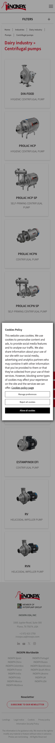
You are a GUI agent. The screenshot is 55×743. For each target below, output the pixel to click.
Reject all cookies (27, 402)
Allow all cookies (27, 410)
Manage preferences (27, 394)
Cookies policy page (22, 387)
